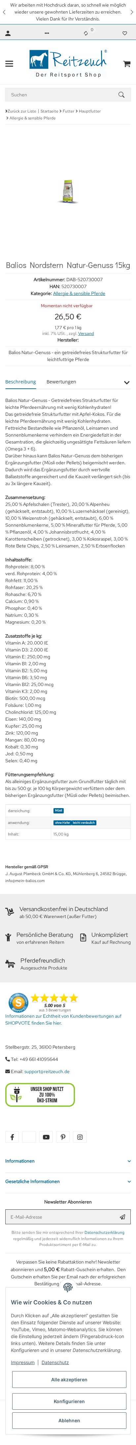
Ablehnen (69, 1420)
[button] (4, 12)
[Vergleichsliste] (85, 33)
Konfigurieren (69, 1401)
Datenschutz (55, 1362)
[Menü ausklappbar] (9, 64)
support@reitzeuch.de (47, 1071)
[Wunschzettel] (124, 33)
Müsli (58, 810)
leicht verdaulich (84, 823)
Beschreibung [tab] (20, 381)
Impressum (23, 1362)
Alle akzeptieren (69, 1379)
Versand (86, 333)
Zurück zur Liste (22, 111)
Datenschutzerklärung (104, 1232)
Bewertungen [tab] (61, 381)
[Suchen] (124, 95)
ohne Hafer (62, 823)
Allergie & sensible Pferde (79, 293)
